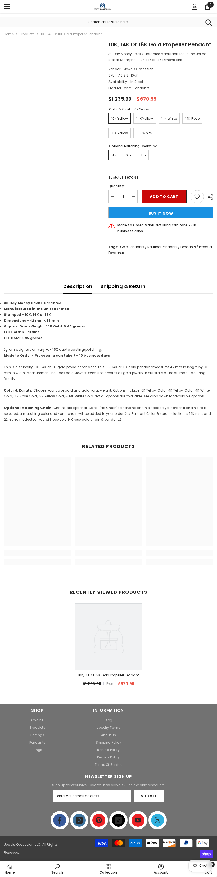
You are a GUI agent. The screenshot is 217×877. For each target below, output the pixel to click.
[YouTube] (138, 820)
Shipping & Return (123, 286)
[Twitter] (157, 820)
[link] (37, 553)
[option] (108, 646)
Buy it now (160, 213)
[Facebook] (60, 820)
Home (9, 34)
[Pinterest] (99, 820)
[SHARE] (208, 197)
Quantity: (116, 186)
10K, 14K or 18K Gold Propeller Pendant (108, 675)
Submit (149, 796)
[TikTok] (118, 820)
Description (77, 286)
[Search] (208, 22)
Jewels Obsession (139, 69)
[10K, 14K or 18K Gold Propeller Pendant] (108, 636)
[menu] (7, 6)
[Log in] (195, 7)
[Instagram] (79, 820)
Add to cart (164, 196)
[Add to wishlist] (197, 196)
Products (27, 34)
